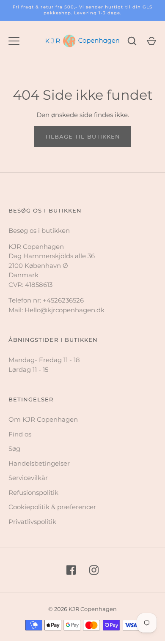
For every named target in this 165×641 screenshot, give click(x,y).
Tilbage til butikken (82, 136)
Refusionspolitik (33, 492)
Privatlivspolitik (32, 522)
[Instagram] (94, 570)
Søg (14, 449)
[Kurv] (151, 41)
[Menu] (14, 41)
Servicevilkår (28, 478)
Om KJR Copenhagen (43, 419)
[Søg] (132, 41)
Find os (19, 434)
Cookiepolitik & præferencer (52, 507)
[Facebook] (71, 570)
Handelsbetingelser (39, 463)
